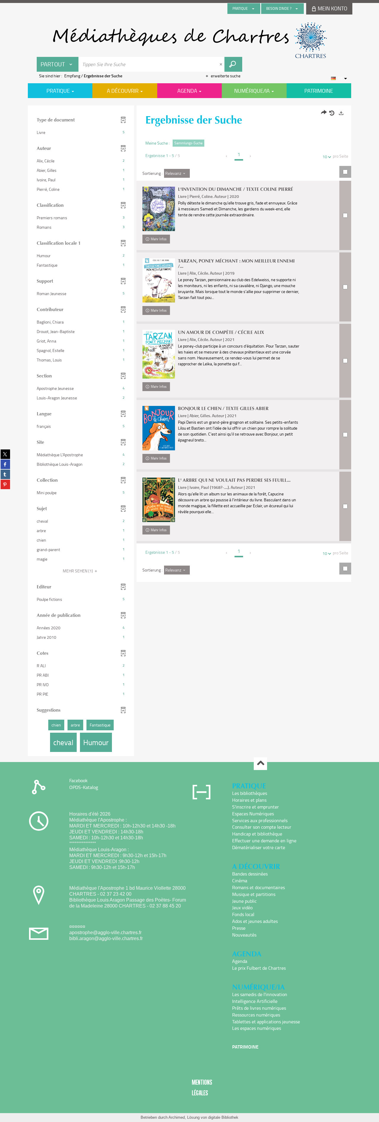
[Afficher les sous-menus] (253, 8)
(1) (78, 571)
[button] (81, 132)
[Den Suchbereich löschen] (221, 64)
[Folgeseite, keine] (250, 156)
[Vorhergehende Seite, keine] (226, 156)
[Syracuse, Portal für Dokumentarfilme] (189, 40)
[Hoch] (260, 763)
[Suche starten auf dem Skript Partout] (233, 64)
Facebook (78, 780)
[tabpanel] (189, 431)
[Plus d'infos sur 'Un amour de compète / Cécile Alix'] (158, 354)
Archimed (176, 1117)
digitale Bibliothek (223, 1117)
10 (324, 156)
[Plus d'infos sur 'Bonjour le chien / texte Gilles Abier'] (158, 428)
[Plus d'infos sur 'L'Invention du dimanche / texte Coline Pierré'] (158, 209)
